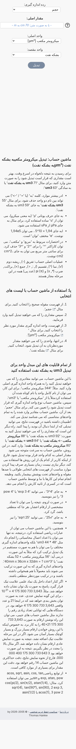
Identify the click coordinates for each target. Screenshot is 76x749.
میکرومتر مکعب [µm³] (44, 335)
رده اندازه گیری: (35, 4)
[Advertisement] (38, 112)
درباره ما (64, 711)
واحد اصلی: (34, 36)
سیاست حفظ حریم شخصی (43, 711)
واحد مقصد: (35, 50)
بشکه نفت (38, 350)
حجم (48, 309)
